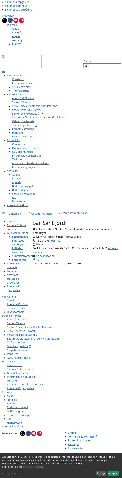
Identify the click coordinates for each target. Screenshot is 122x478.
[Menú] (3, 71)
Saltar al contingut (16, 5)
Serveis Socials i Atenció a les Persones (30, 327)
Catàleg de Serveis (18, 342)
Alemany (17, 40)
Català (16, 28)
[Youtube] (16, 20)
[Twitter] (5, 20)
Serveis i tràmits (11, 315)
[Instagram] (21, 20)
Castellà (16, 32)
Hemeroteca (14, 422)
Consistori (13, 300)
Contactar (8, 16)
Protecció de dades (79, 440)
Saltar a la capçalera (17, 2)
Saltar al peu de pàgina (19, 9)
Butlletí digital (15, 411)
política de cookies (32, 466)
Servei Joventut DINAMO (21, 331)
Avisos (11, 396)
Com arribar (14, 221)
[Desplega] (25, 214)
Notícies (12, 399)
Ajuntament (9, 296)
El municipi (15, 213)
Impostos (12, 354)
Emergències (20, 259)
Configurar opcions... (13, 473)
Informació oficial (17, 304)
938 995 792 (53, 240)
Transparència (15, 312)
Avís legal (73, 444)
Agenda (11, 403)
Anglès (16, 36)
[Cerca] (86, 66)
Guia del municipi (42, 213)
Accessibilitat (76, 448)
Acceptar (113, 473)
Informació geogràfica (20, 388)
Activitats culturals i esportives (13, 278)
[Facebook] (10, 20)
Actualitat (7, 392)
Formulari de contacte (81, 436)
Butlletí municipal (17, 407)
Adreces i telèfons (12, 426)
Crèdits (72, 433)
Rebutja (101, 473)
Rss (9, 419)
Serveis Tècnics (16, 323)
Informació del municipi (21, 377)
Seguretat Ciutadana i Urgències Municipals (33, 338)
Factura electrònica (18, 357)
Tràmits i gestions (17, 346)
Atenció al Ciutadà (18, 319)
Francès (16, 44)
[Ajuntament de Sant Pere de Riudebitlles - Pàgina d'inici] (22, 61)
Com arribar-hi (45, 256)
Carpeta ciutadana (18, 350)
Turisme (12, 271)
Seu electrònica (16, 308)
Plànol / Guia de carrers (21, 369)
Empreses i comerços (74, 213)
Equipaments (20, 237)
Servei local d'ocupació (20, 335)
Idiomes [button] (12, 25)
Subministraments (23, 256)
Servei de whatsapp (18, 415)
